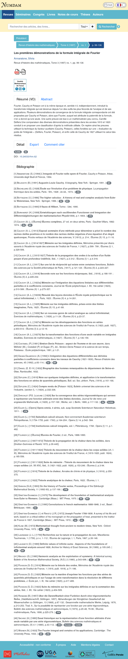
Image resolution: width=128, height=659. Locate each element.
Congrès (38, 14)
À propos (61, 644)
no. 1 (83, 45)
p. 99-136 (97, 45)
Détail (20, 144)
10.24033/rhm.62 (28, 156)
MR (109, 183)
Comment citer (54, 144)
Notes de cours (68, 14)
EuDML (18, 152)
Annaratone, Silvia (24, 58)
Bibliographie (25, 166)
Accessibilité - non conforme (35, 644)
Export (34, 144)
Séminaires (23, 14)
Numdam (68, 625)
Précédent (21, 38)
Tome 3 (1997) (68, 45)
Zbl (26, 152)
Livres (51, 14)
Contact (109, 644)
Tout (83, 26)
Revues (8, 14)
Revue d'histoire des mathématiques (37, 45)
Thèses (85, 14)
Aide (73, 644)
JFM (78, 192)
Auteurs (98, 14)
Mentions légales (90, 644)
